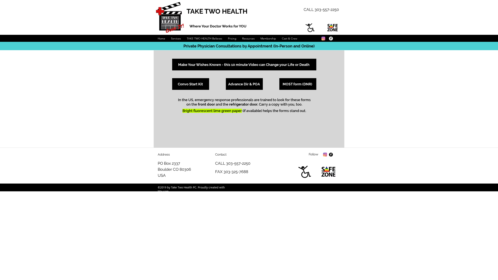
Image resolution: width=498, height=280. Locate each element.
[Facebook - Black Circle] (331, 155)
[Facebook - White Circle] (331, 38)
